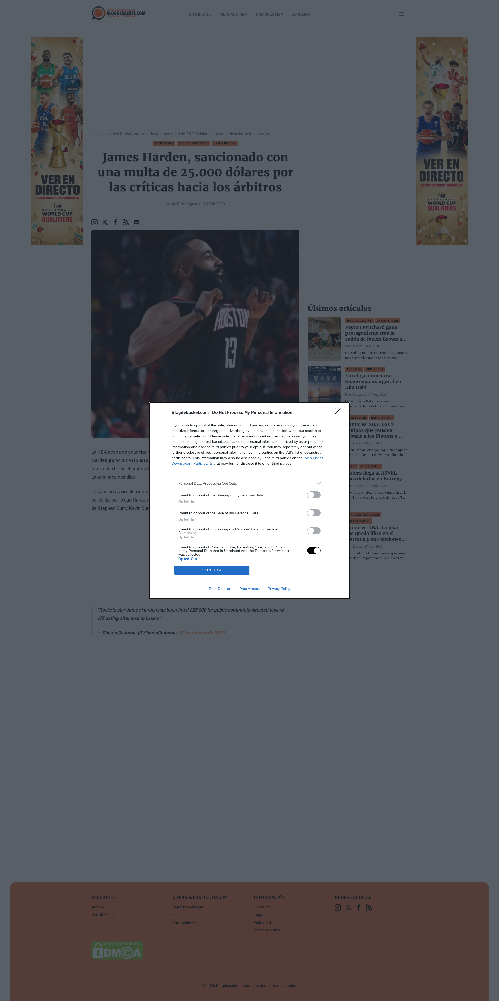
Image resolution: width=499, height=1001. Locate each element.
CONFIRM (212, 570)
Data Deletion (220, 589)
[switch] (314, 494)
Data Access (249, 589)
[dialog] (249, 501)
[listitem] (249, 483)
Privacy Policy (279, 589)
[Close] (339, 413)
